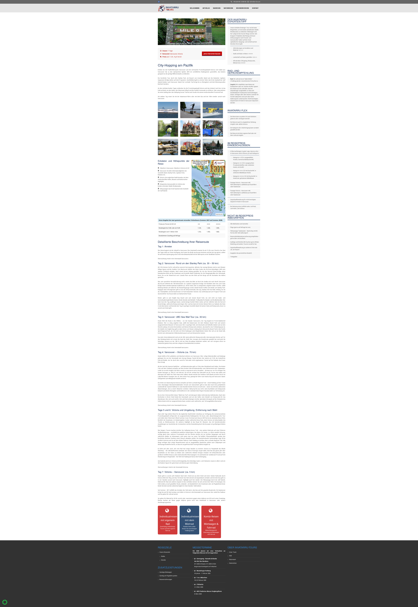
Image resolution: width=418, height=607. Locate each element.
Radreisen (216, 8)
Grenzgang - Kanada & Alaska (207, 559)
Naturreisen (228, 8)
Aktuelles (206, 8)
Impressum (232, 559)
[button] (5, 602)
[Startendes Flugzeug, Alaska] (213, 110)
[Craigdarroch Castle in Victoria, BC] (190, 128)
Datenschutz (233, 563)
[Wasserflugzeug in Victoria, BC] (168, 147)
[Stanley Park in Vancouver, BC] (190, 110)
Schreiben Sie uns (255, 2)
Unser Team (232, 552)
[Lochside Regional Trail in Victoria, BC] (168, 128)
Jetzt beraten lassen (212, 54)
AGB (230, 556)
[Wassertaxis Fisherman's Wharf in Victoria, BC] (190, 147)
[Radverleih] (213, 128)
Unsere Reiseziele (164, 552)
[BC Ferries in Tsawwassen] (168, 110)
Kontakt (255, 8)
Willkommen (194, 8)
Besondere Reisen (242, 8)
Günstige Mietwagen (165, 572)
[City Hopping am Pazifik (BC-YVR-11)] (191, 44)
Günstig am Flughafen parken (168, 576)
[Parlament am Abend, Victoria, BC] (213, 147)
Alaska (163, 556)
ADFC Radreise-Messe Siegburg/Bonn (209, 591)
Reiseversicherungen (165, 579)
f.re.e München (202, 577)
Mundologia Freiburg (204, 571)
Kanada (163, 560)
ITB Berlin (200, 584)
